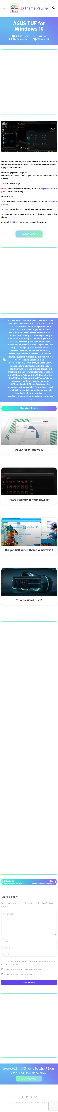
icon (21, 338)
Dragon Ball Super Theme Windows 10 (29, 550)
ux (20, 381)
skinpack (14, 366)
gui (50, 335)
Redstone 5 (13, 356)
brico (18, 329)
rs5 (16, 359)
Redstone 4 (47, 353)
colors (48, 329)
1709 (23, 320)
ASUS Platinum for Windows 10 (29, 500)
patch (31, 347)
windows (30, 393)
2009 (21, 323)
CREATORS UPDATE (27, 332)
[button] (4, 8)
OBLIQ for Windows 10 (29, 450)
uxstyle (36, 381)
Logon (48, 341)
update (15, 381)
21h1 (38, 323)
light (36, 341)
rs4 (51, 356)
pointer (14, 350)
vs (32, 390)
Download (29, 234)
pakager (23, 347)
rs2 (43, 356)
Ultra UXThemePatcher (41, 375)
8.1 (13, 326)
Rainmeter (44, 350)
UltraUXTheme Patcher (19, 378)
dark (36, 335)
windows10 (40, 393)
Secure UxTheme (38, 359)
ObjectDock (43, 344)
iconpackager (40, 338)
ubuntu (49, 372)
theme (17, 369)
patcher (38, 347)
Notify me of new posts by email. (18, 974)
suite (10, 369)
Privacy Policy (40, 1102)
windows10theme (16, 396)
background (39, 326)
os (12, 347)
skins (21, 366)
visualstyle (25, 390)
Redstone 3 (36, 353)
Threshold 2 (13, 372)
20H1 (26, 323)
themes (36, 369)
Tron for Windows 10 (29, 600)
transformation (37, 372)
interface (22, 341)
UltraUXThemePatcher (41, 378)
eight (41, 335)
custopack (28, 335)
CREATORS (12, 332)
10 (8, 320)
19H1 (50, 320)
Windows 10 (43, 39)
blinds (12, 329)
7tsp (51, 323)
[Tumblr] (31, 1096)
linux (41, 341)
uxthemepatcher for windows (32, 387)
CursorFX (48, 332)
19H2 (9, 323)
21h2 (43, 323)
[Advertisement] (29, 82)
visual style (13, 390)
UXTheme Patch (18, 384)
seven (28, 362)
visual (50, 387)
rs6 (20, 359)
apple (30, 326)
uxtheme (44, 381)
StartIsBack (39, 366)
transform (24, 372)
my (16, 344)
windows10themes (34, 396)
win (45, 390)
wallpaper (38, 390)
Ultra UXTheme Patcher (19, 375)
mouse (11, 344)
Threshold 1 (46, 369)
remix (22, 356)
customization (15, 335)
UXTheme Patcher (34, 384)
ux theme (27, 381)
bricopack (26, 329)
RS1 (39, 356)
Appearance (20, 326)
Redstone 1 (13, 353)
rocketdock (31, 356)
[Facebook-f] (22, 1096)
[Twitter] (27, 1096)
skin (49, 362)
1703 (18, 320)
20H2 (32, 323)
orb (51, 344)
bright (35, 329)
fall (46, 335)
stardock (29, 366)
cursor (40, 332)
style (48, 366)
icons (49, 338)
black (48, 326)
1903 (39, 320)
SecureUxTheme (16, 362)
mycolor (23, 344)
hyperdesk (13, 338)
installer (13, 341)
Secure (26, 359)
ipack (30, 341)
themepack (26, 369)
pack (16, 347)
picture (46, 347)
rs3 (47, 356)
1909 (45, 320)
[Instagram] (35, 1096)
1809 (34, 320)
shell (34, 362)
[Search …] (54, 8)
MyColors (32, 344)
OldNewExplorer (17, 222)
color (41, 329)
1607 (13, 320)
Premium (23, 350)
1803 (29, 320)
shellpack (41, 362)
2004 (15, 323)
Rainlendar (34, 350)
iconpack (28, 338)
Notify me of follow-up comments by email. (22, 969)
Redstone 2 (24, 353)
